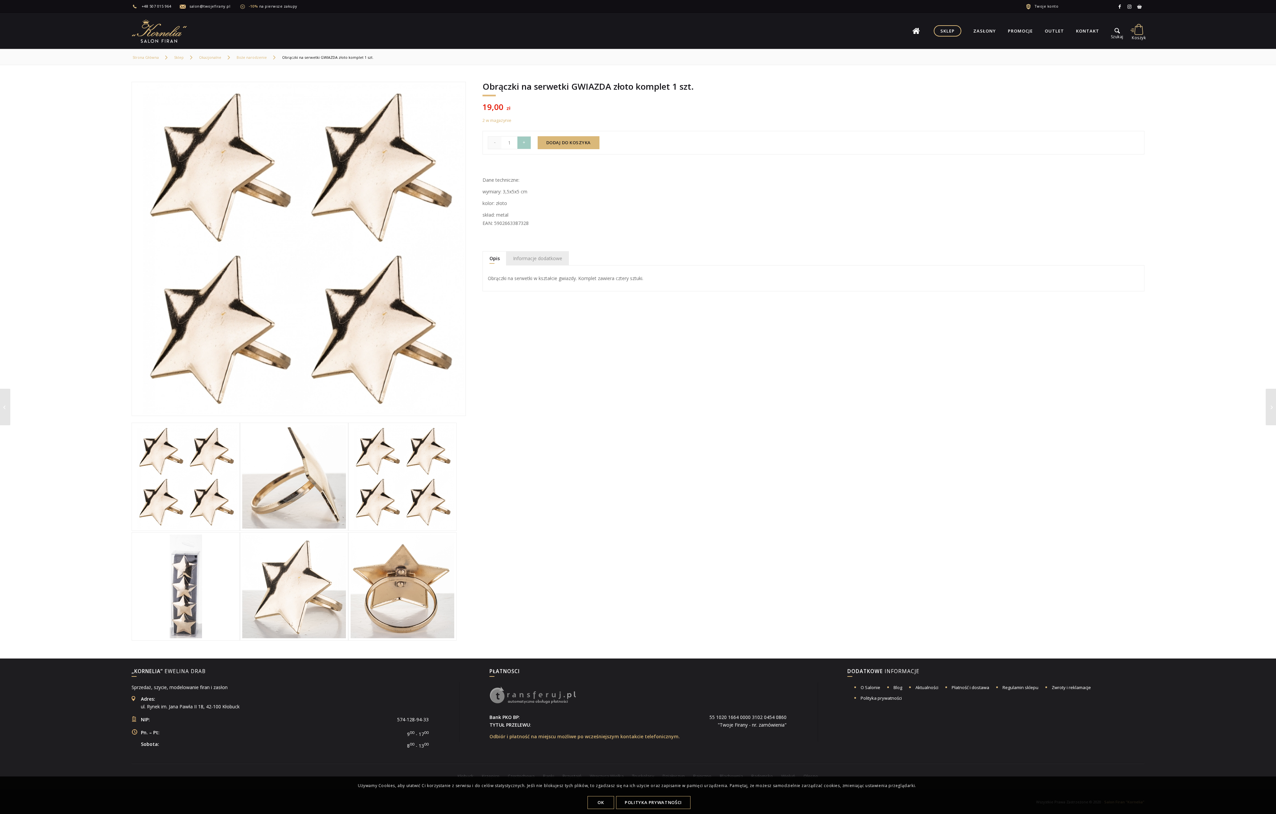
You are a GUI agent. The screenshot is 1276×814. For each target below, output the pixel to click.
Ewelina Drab (169, 672)
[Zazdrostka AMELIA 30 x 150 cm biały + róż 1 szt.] (1271, 407)
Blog (898, 687)
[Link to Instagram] (1129, 6)
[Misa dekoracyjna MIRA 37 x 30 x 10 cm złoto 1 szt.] (5, 407)
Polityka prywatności (881, 698)
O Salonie (870, 687)
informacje (883, 672)
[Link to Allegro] (1139, 6)
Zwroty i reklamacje (1071, 687)
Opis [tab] (494, 258)
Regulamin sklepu (1020, 687)
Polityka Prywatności (653, 802)
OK (600, 802)
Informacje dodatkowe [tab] (537, 258)
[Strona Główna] (916, 31)
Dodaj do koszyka (568, 143)
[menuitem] (156, 6)
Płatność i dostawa (970, 687)
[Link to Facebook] (1119, 6)
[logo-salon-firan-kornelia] (160, 31)
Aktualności (926, 687)
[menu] (1117, 31)
